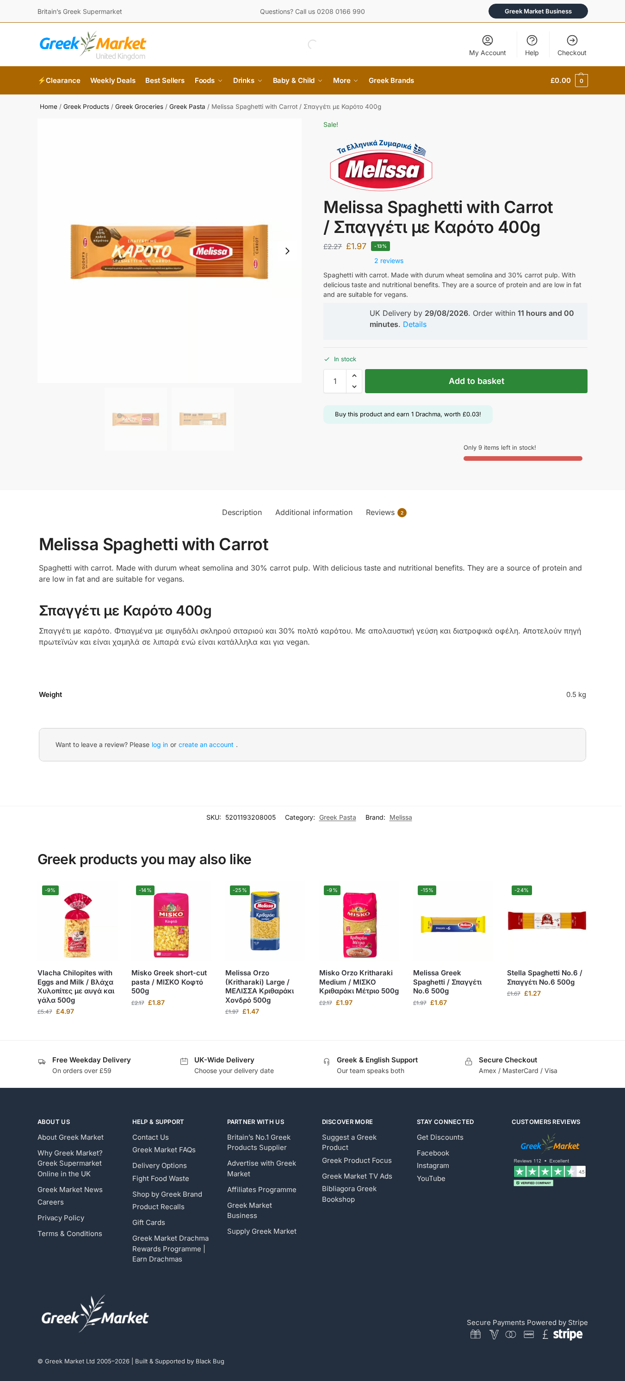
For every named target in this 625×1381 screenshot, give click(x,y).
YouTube (431, 1178)
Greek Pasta (187, 106)
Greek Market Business (538, 11)
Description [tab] (242, 512)
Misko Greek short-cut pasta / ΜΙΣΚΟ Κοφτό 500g (169, 981)
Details (415, 324)
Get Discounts (440, 1137)
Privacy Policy (60, 1217)
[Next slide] (287, 251)
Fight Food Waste (160, 1178)
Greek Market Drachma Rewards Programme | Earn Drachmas (170, 1248)
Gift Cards (148, 1222)
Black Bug (210, 1361)
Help (532, 52)
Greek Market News (70, 1189)
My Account (487, 52)
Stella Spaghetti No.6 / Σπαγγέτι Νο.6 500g (544, 977)
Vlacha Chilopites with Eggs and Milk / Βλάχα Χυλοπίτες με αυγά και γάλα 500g (75, 986)
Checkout (572, 52)
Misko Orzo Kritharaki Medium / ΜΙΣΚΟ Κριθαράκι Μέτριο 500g (359, 981)
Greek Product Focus (357, 1160)
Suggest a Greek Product (349, 1142)
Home (48, 106)
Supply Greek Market (262, 1231)
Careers (50, 1202)
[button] (569, 80)
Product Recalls (158, 1206)
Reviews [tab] (384, 512)
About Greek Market (70, 1137)
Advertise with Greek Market (261, 1168)
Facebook (433, 1153)
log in (160, 744)
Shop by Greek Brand (167, 1194)
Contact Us (150, 1137)
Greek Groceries (139, 106)
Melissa (401, 817)
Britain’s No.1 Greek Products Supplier (259, 1142)
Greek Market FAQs (164, 1149)
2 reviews (388, 260)
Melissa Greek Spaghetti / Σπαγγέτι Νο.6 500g (447, 981)
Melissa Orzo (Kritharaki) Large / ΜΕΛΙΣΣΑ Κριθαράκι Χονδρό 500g (259, 986)
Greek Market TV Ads (357, 1176)
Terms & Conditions (69, 1233)
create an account (206, 744)
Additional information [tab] (314, 512)
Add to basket (476, 381)
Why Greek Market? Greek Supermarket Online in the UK (70, 1163)
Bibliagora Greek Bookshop (349, 1194)
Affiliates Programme (262, 1189)
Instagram (433, 1165)
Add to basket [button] (77, 1031)
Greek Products (86, 106)
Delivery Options (159, 1165)
